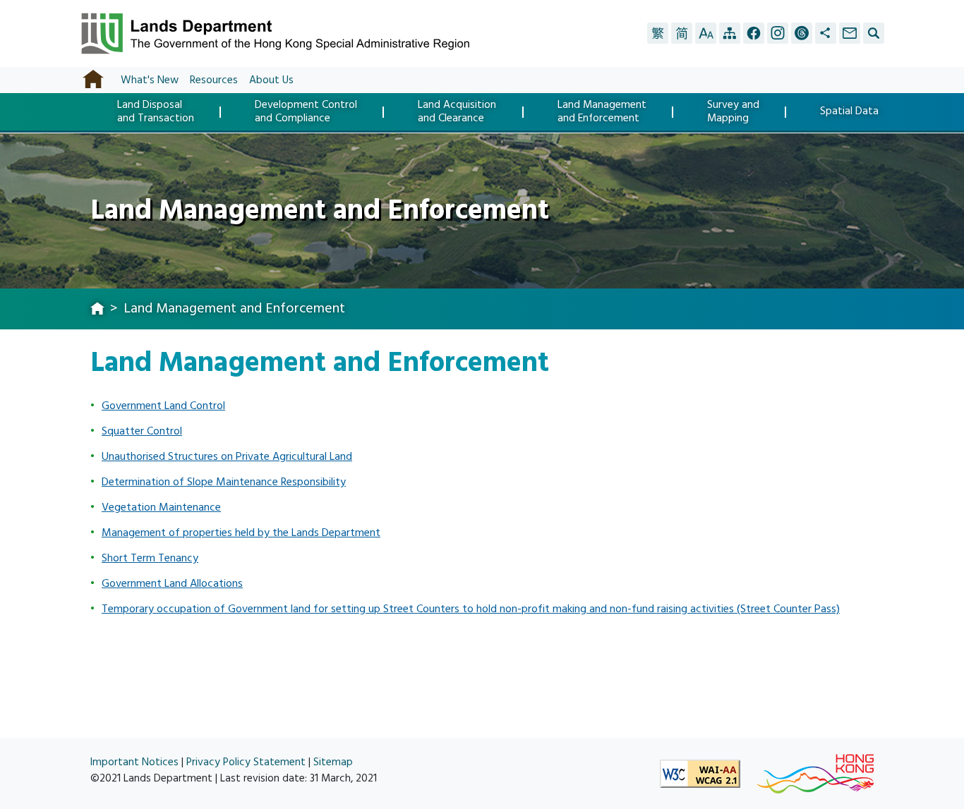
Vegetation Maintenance (161, 507)
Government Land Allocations (172, 583)
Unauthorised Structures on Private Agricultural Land (227, 456)
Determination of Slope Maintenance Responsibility (224, 481)
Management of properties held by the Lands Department (241, 532)
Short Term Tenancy (150, 558)
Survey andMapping (733, 112)
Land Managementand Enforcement (602, 112)
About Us (271, 80)
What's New (150, 80)
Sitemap (333, 762)
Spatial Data (849, 112)
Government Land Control (163, 405)
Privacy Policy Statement (246, 762)
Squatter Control (142, 431)
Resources (214, 80)
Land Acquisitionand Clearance (457, 112)
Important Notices (134, 762)
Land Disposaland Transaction (155, 112)
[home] (97, 310)
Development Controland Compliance (306, 112)
